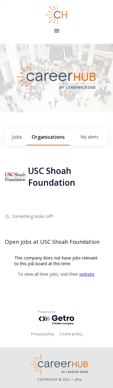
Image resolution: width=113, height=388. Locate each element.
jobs (17, 137)
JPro (78, 379)
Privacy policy (42, 334)
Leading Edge (57, 14)
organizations (48, 137)
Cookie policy (70, 334)
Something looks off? (32, 216)
